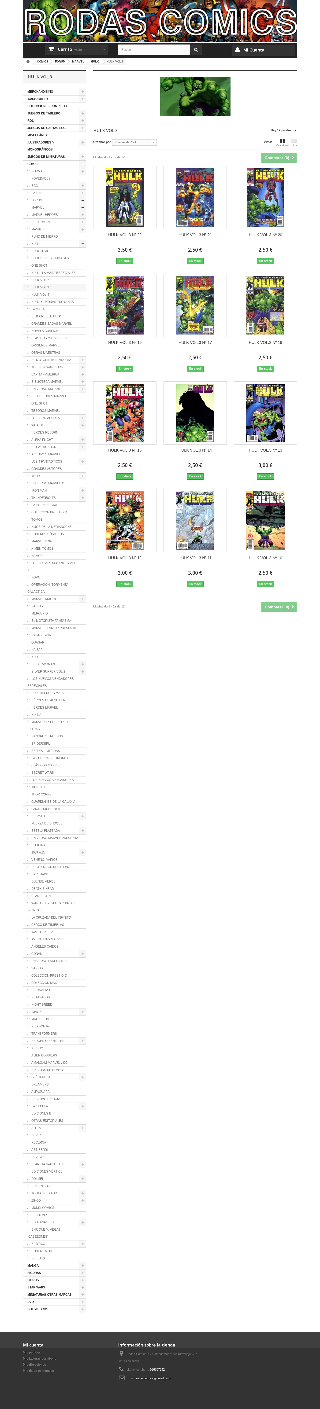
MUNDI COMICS (42, 1208)
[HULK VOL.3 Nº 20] (265, 197)
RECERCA (38, 1142)
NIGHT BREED (41, 1004)
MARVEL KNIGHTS (44, 599)
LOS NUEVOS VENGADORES (52, 780)
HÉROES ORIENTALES (47, 1041)
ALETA (35, 1128)
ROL (30, 120)
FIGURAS (34, 1273)
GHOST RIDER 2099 (45, 809)
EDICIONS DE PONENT (47, 1070)
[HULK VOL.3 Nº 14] (195, 413)
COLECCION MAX (43, 983)
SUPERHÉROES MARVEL (49, 693)
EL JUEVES (39, 1215)
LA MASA (37, 309)
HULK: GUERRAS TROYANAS (52, 302)
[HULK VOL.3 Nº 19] (125, 305)
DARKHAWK (39, 874)
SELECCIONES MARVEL (48, 396)
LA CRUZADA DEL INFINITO (50, 917)
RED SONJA (39, 1026)
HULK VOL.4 (39, 294)
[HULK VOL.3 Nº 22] (125, 197)
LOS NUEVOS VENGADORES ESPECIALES (50, 682)
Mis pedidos (32, 1352)
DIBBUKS (37, 1258)
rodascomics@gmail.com (153, 1378)
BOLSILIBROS (37, 1309)
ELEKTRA (37, 845)
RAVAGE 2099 (40, 635)
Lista (294, 145)
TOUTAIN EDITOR (43, 1193)
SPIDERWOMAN (42, 664)
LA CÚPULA (39, 1106)
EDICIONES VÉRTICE (46, 1171)
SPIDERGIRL (40, 743)
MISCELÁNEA (37, 135)
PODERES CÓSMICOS (47, 534)
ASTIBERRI (39, 1149)
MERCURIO (39, 613)
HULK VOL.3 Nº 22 (124, 235)
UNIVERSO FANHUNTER (48, 961)
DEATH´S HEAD (42, 888)
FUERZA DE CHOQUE (46, 823)
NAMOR (36, 556)
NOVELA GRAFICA (44, 331)
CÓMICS (33, 164)
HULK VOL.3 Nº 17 (195, 342)
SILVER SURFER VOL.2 (47, 671)
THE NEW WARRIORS (46, 367)
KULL (34, 657)
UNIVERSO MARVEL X (47, 483)
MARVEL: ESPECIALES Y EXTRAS (47, 725)
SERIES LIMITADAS (45, 751)
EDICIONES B (40, 1113)
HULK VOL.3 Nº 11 (195, 558)
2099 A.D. (37, 852)
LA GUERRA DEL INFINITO (49, 758)
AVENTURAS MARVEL (46, 939)
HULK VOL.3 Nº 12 (124, 558)
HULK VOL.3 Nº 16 (265, 342)
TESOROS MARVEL (45, 410)
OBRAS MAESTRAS (45, 352)
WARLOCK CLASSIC (45, 932)
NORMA (36, 171)
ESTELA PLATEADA (45, 830)
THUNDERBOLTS (43, 498)
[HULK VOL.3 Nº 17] (195, 305)
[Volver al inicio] (27, 62)
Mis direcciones (34, 1364)
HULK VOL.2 (39, 280)
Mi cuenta (33, 1345)
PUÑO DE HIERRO (44, 236)
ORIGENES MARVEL (45, 345)
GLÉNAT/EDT (40, 1077)
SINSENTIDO (40, 1186)
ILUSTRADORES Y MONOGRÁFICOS (40, 146)
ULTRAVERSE (40, 990)
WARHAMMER (37, 99)
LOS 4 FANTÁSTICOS (46, 461)
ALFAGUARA (40, 1091)
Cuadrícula (282, 145)
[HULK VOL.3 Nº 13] (265, 413)
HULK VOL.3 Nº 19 (124, 342)
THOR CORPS (41, 794)
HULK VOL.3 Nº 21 (195, 235)
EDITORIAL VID (42, 1222)
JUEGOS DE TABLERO (43, 113)
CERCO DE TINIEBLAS (47, 925)
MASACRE (38, 229)
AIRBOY (36, 1048)
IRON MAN (38, 490)
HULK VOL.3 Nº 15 (124, 450)
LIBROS (33, 1280)
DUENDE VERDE (43, 881)
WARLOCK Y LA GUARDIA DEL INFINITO (51, 906)
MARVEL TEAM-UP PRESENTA (53, 628)
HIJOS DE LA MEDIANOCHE (51, 527)
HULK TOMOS (41, 251)
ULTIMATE (38, 816)
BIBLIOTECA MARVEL (46, 381)
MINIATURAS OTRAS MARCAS (49, 1294)
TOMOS (36, 519)
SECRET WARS (42, 772)
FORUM (36, 200)
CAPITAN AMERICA (44, 374)
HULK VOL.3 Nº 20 (265, 235)
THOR (35, 476)
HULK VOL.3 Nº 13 (265, 450)
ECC (34, 186)
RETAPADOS (40, 997)
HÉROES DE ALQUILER (47, 700)
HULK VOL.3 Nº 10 (265, 558)
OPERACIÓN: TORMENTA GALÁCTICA (47, 588)
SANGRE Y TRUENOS (46, 736)
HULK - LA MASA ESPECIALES (53, 273)
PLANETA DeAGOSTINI (47, 1164)
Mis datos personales (38, 1370)
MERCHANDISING (40, 91)
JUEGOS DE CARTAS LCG (46, 128)
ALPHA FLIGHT (41, 439)
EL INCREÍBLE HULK (45, 316)
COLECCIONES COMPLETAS (48, 106)
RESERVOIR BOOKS (45, 1099)
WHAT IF (37, 425)
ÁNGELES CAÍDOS (44, 946)
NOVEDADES (40, 178)
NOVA (35, 577)
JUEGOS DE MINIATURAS (46, 156)
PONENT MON (41, 1251)
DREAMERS (39, 1084)
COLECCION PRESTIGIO (48, 512)
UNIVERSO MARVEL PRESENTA (54, 838)
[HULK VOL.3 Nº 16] (265, 305)
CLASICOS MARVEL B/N (48, 338)
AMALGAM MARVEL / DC (48, 1062)
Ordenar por (102, 142)
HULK (34, 244)
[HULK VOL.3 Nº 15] (125, 413)
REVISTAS (38, 1157)
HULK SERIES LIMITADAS (49, 258)
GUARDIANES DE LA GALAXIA (52, 801)
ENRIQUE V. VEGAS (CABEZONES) (44, 1233)
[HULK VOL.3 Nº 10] (265, 520)
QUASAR (37, 642)
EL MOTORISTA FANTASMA (50, 360)
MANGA (33, 1265)
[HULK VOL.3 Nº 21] (195, 197)
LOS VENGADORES (45, 418)
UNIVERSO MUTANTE (46, 389)
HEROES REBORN (44, 432)
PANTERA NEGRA (43, 505)
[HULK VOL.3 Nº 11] (195, 520)
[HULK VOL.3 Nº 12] (125, 520)
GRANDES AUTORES (46, 469)
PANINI (35, 193)
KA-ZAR (36, 649)
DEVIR (35, 1135)
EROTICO (37, 1244)
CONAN (36, 954)
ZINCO (35, 1200)
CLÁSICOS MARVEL (45, 765)
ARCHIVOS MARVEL (45, 454)
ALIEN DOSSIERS (43, 1055)
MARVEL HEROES (44, 215)
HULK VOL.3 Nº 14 (195, 450)
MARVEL (37, 207)
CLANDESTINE (41, 896)
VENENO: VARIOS (44, 859)
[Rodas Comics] (160, 21)
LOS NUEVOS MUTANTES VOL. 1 (52, 566)
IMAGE (35, 1012)
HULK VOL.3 (39, 287)
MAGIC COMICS (42, 1019)
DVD (30, 1302)
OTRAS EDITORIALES (46, 1120)
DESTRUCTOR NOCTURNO (50, 867)
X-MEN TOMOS (41, 548)
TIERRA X (37, 787)
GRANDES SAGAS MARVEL (51, 323)
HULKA (35, 715)
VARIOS (36, 606)
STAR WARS (36, 1287)
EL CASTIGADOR (43, 447)
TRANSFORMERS (43, 1033)
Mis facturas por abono (39, 1358)
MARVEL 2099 (41, 541)
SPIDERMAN (40, 222)
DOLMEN (37, 1179)
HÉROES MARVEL (44, 707)
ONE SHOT (38, 265)
